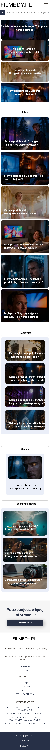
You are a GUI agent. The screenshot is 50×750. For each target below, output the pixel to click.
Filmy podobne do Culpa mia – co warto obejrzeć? (25, 92)
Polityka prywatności (25, 735)
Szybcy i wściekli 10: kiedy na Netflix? (25, 723)
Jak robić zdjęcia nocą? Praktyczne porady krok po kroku (21, 554)
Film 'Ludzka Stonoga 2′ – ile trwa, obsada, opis (25, 708)
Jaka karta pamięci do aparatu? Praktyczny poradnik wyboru (23, 581)
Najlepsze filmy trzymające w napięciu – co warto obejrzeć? (21, 315)
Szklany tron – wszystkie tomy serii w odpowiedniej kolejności (27, 425)
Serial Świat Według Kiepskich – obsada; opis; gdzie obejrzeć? (25, 718)
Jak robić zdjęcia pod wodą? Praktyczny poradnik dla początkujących (21, 528)
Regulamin (25, 746)
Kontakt (25, 670)
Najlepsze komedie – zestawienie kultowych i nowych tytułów (25, 50)
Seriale (25, 449)
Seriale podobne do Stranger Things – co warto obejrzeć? (25, 28)
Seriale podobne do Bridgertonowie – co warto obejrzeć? (25, 71)
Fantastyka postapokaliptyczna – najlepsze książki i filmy (27, 355)
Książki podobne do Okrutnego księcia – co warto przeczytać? (27, 401)
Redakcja (25, 666)
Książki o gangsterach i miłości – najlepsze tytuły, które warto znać (27, 378)
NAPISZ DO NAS (25, 623)
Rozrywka (25, 332)
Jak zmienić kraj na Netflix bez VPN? (24, 713)
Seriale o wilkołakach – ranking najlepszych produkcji (25, 487)
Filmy (25, 112)
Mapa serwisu (25, 740)
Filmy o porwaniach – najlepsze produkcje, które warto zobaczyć (23, 280)
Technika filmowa (25, 503)
